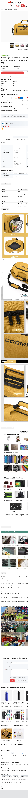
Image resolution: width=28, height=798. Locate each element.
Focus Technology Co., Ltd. (16, 792)
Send (12, 680)
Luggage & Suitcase (5, 758)
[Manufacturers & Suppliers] (14, 2)
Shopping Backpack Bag (21, 782)
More (2, 788)
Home (2, 9)
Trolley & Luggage (22, 770)
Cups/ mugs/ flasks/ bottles (18, 755)
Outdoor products (5, 755)
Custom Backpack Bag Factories (8, 779)
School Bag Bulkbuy (6, 786)
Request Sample (23, 76)
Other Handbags (5, 770)
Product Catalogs (19, 753)
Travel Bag (15, 9)
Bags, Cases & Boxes (8, 9)
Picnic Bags (14, 770)
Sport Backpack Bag (22, 779)
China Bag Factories (6, 776)
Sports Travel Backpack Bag (8, 782)
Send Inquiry (13, 73)
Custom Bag (15, 776)
